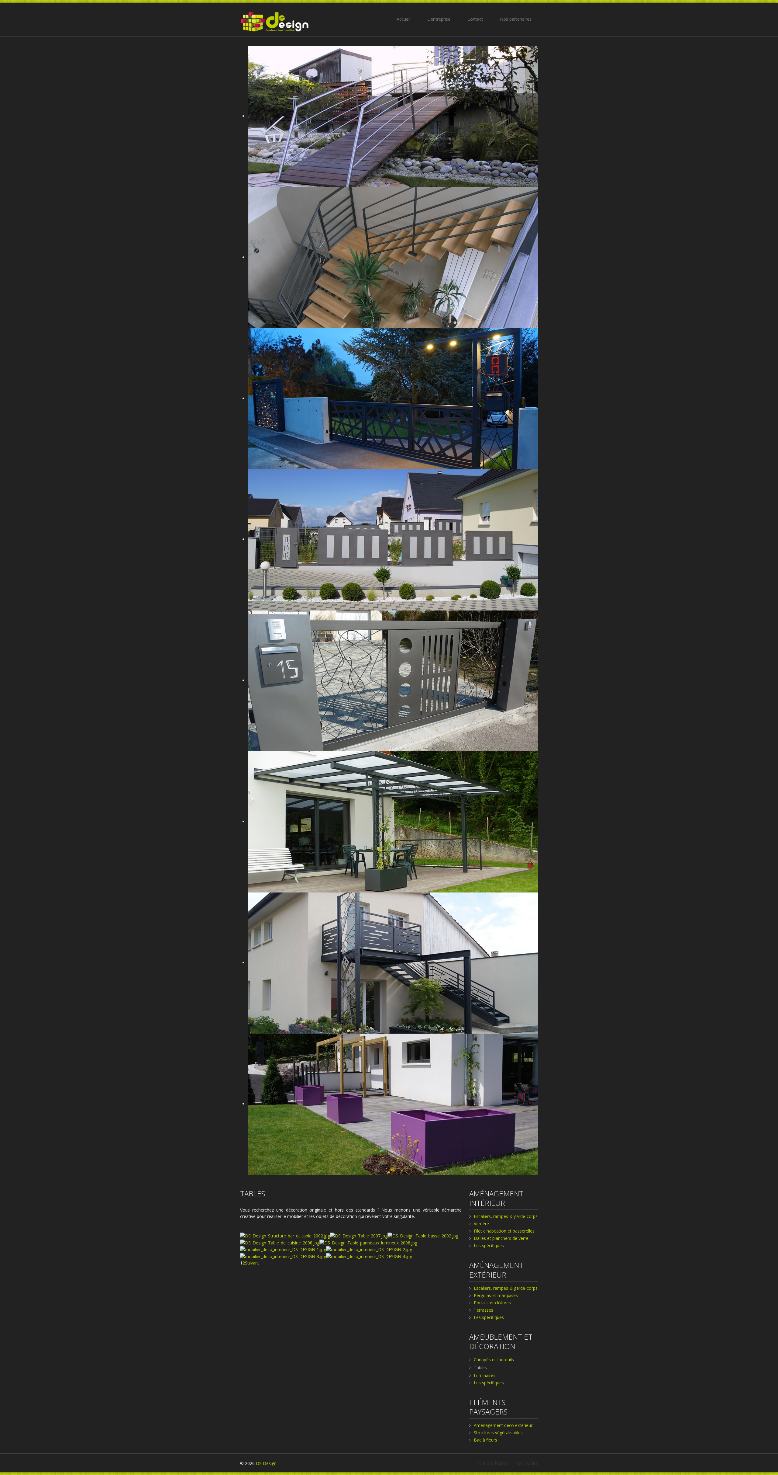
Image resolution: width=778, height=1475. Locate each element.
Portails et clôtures (492, 1303)
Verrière (481, 1223)
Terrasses (483, 1310)
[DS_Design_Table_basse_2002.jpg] (422, 1235)
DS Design (266, 1463)
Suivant (252, 1263)
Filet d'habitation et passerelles (504, 1231)
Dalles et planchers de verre (501, 1238)
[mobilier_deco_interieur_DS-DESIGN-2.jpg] (369, 1249)
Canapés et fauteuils (494, 1359)
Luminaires (484, 1375)
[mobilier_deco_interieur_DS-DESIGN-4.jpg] (369, 1256)
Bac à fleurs (485, 1440)
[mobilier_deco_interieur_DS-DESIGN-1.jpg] (283, 1249)
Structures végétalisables (498, 1432)
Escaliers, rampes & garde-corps (506, 1216)
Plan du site (526, 1463)
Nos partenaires (516, 19)
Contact (475, 19)
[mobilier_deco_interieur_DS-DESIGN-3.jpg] (283, 1256)
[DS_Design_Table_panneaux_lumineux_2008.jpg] (368, 1242)
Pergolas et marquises (496, 1295)
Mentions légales (492, 1463)
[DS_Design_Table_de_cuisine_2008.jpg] (279, 1242)
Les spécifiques (489, 1245)
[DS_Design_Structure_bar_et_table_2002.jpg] (285, 1235)
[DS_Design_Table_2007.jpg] (358, 1235)
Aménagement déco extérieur (503, 1425)
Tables (480, 1367)
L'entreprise (438, 19)
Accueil (403, 19)
